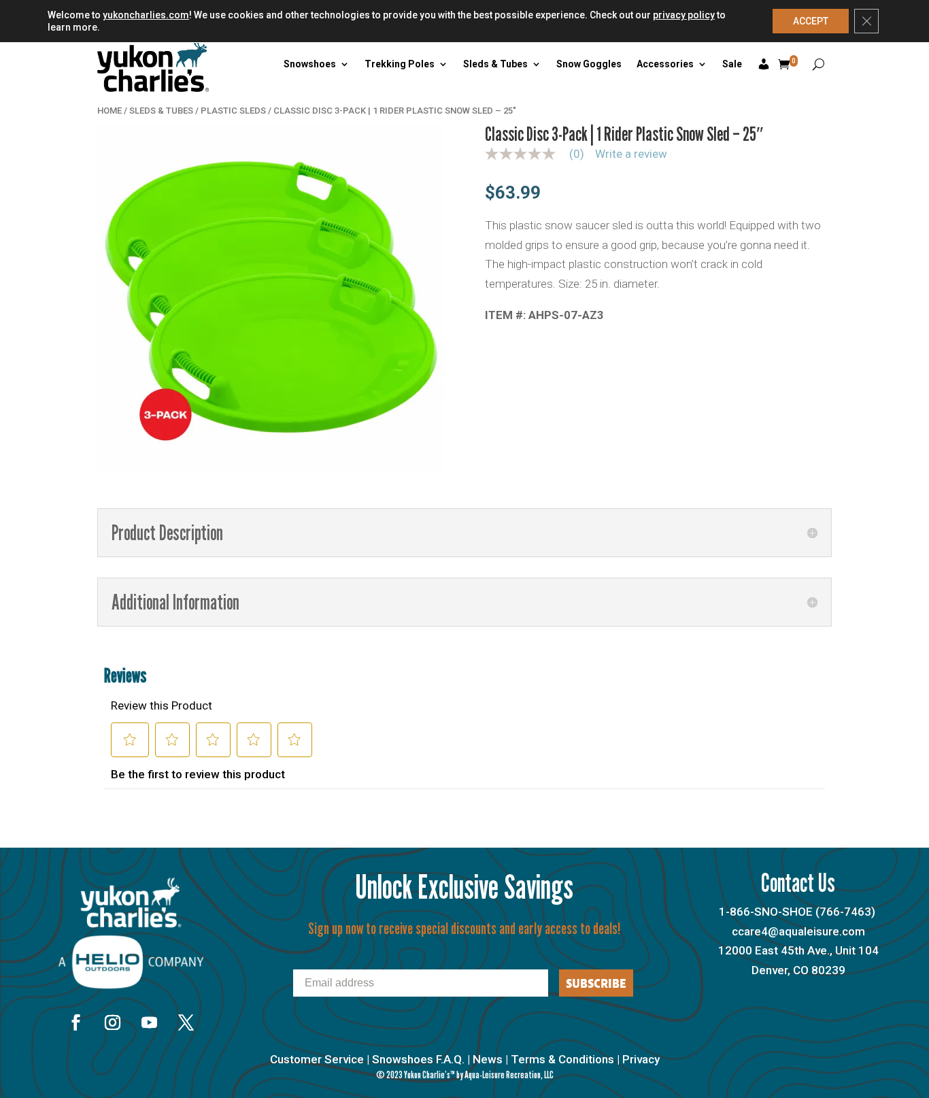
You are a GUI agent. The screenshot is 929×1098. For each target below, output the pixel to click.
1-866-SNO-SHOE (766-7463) (797, 911)
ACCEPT (810, 21)
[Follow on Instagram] (112, 1022)
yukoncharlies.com (146, 15)
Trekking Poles (400, 64)
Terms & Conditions (562, 1059)
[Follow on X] (185, 1022)
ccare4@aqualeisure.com (798, 931)
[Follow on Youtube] (149, 1022)
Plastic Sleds (233, 110)
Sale (732, 64)
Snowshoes (310, 64)
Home (109, 110)
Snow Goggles (589, 64)
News (488, 1059)
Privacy (641, 1059)
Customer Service (317, 1059)
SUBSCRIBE (596, 983)
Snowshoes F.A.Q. (418, 1059)
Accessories (665, 64)
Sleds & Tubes (495, 64)
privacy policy (684, 15)
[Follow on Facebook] (75, 1022)
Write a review (631, 154)
